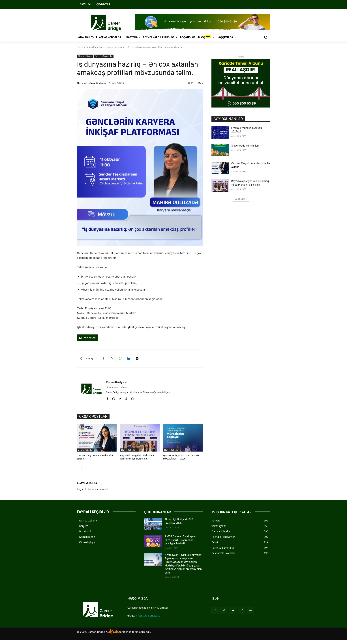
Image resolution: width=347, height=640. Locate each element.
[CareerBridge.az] (79, 83)
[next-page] (85, 467)
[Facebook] (103, 358)
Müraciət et (87, 338)
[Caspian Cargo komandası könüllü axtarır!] (97, 438)
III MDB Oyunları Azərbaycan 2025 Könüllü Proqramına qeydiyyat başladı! (180, 540)
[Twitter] (111, 358)
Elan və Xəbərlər (94, 47)
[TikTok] (126, 398)
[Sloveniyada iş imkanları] (220, 150)
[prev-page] (79, 467)
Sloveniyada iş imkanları (245, 145)
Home (80, 47)
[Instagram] (113, 398)
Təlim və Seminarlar (103, 56)
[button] (265, 37)
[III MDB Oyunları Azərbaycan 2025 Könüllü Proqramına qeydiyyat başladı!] (153, 541)
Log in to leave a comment (92, 489)
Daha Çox (240, 198)
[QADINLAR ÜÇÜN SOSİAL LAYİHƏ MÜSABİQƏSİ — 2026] (183, 438)
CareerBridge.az (97, 83)
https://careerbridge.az (117, 387)
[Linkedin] (128, 358)
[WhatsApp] (120, 358)
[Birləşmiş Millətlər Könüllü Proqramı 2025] (153, 524)
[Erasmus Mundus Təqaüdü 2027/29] (220, 132)
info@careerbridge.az (148, 615)
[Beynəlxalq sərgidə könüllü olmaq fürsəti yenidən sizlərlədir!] (140, 438)
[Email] (136, 358)
